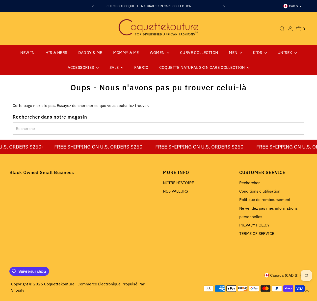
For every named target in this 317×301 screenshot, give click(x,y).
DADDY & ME (90, 52)
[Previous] (93, 6)
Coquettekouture (59, 283)
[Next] (224, 6)
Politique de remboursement (265, 199)
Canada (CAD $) (284, 275)
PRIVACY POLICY (254, 225)
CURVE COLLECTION (199, 52)
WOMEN (158, 52)
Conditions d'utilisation (259, 191)
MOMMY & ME (126, 52)
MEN (233, 52)
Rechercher (249, 182)
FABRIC (141, 67)
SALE (114, 67)
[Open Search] (282, 28)
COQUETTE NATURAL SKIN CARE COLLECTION (202, 67)
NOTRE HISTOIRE (178, 182)
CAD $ (293, 6)
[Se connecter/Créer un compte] (290, 28)
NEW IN (27, 52)
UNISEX (285, 52)
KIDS (258, 52)
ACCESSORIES (81, 67)
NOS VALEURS (175, 191)
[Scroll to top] (307, 291)
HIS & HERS (56, 52)
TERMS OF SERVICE (256, 233)
